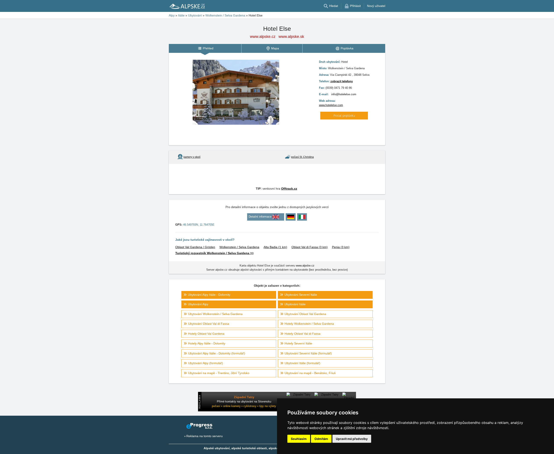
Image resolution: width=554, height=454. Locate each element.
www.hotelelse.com (331, 105)
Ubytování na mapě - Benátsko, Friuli (310, 373)
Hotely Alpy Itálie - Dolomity (206, 343)
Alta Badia (275, 247)
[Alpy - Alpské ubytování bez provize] (187, 6)
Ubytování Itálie (295, 304)
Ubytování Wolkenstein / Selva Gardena (215, 314)
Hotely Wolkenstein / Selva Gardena (309, 323)
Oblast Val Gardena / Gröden (195, 247)
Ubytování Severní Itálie (300, 294)
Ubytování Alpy (198, 304)
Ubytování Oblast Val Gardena (305, 314)
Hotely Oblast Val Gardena (206, 333)
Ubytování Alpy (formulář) (205, 363)
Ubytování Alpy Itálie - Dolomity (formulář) (216, 353)
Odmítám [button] (321, 439)
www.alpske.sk (291, 36)
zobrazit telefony (341, 81)
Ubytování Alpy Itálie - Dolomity (209, 294)
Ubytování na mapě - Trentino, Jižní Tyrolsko (218, 373)
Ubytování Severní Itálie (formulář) (308, 353)
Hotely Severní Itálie (298, 343)
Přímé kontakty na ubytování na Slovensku (244, 401)
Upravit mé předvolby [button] (352, 439)
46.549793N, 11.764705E (198, 224)
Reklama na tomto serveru (204, 436)
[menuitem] (205, 48)
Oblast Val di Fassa (309, 247)
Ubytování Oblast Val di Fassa (208, 323)
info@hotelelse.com (343, 94)
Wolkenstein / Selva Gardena (239, 247)
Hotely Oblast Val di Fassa (302, 333)
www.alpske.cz (262, 36)
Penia (340, 247)
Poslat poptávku (344, 115)
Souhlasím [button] (299, 439)
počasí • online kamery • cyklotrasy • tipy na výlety (244, 406)
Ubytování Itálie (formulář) (302, 363)
